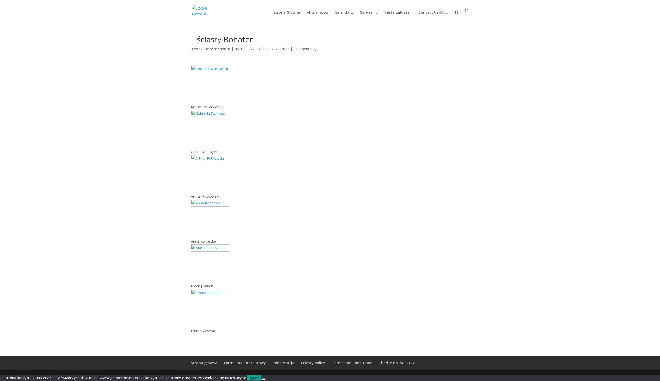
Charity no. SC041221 (398, 362)
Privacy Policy (313, 362)
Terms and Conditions (352, 362)
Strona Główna (286, 13)
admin (225, 48)
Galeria (366, 13)
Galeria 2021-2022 (274, 48)
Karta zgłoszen (398, 13)
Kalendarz (344, 13)
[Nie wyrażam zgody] (263, 379)
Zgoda (254, 378)
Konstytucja (283, 362)
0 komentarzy (304, 48)
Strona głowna (204, 362)
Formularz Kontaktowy (245, 362)
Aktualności (317, 13)
